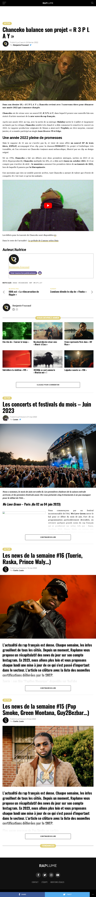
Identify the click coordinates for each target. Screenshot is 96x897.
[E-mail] (40, 273)
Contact (35, 882)
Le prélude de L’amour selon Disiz (43, 240)
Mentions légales (57, 882)
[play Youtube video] (48, 205)
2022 (15, 283)
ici (55, 235)
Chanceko (23, 283)
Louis (21, 570)
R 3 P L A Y (38, 283)
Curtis (15, 570)
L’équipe (45, 882)
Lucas (15, 420)
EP (31, 283)
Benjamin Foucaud (21, 45)
